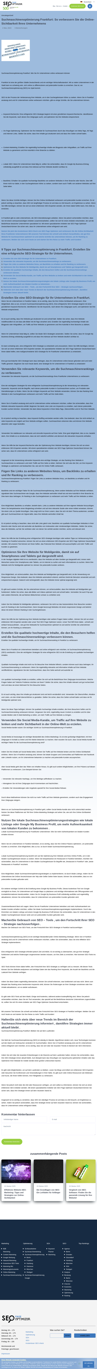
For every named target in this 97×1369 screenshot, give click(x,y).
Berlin (29, 1257)
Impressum (5, 1354)
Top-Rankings (84, 1243)
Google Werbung (9, 1257)
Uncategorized (7, 15)
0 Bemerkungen (21, 28)
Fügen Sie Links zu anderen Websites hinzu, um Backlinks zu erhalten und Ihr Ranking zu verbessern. (44, 264)
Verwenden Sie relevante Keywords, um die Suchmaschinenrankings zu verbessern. (37, 261)
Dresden (69, 1255)
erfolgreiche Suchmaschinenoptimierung (47, 386)
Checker (67, 1284)
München (30, 1269)
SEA (48, 1243)
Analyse (67, 1272)
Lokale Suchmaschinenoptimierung (14, 832)
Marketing (5, 1243)
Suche (67, 1335)
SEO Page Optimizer (73, 349)
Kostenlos (67, 1287)
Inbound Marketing (9, 1260)
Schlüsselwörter (30, 1249)
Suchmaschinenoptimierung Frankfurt (15, 73)
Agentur (67, 1249)
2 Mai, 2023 (7, 28)
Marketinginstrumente (10, 1269)
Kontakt (65, 6)
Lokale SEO (7, 164)
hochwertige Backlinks (36, 181)
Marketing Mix (8, 1266)
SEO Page (75, 224)
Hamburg (30, 1263)
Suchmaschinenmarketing (12, 1275)
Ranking (67, 1296)
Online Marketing (9, 1272)
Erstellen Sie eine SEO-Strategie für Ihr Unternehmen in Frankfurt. (30, 259)
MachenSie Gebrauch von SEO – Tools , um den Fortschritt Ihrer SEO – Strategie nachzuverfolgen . (43, 287)
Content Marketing (9, 1255)
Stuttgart (30, 1272)
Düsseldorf (70, 1257)
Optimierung (27, 1243)
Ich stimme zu (88, 1364)
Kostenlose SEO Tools (11, 1263)
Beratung (67, 1275)
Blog (54, 6)
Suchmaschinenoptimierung (11, 88)
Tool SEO (40, 622)
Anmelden (85, 1336)
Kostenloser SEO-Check (77, 6)
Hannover (30, 1266)
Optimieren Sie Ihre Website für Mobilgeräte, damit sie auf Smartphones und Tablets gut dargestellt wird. (45, 267)
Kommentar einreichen (12, 1141)
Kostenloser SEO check (35, 1343)
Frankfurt (30, 1260)
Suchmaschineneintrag (33, 1252)
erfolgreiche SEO (53, 652)
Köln (67, 1266)
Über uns (58, 6)
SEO (25, 88)
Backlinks (7, 181)
